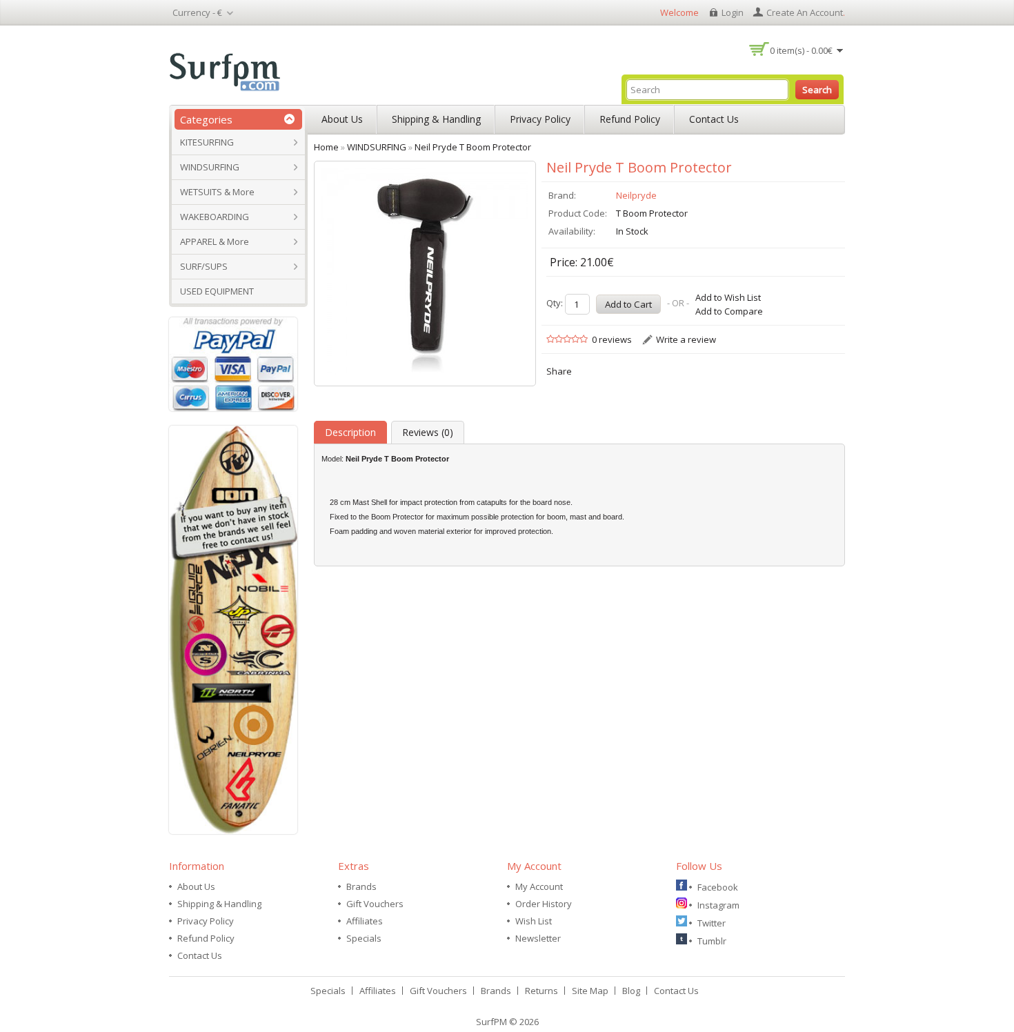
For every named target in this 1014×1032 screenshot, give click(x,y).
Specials (363, 938)
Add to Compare (729, 311)
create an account (804, 12)
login (733, 12)
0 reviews (612, 339)
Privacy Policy (540, 119)
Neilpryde (636, 195)
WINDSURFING (209, 167)
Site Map (590, 990)
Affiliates (364, 921)
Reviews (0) (427, 432)
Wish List (533, 921)
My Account (539, 886)
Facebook (717, 887)
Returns (541, 990)
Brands (361, 886)
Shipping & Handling (436, 119)
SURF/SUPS (204, 266)
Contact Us (714, 119)
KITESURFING (207, 142)
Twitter (711, 923)
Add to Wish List (728, 297)
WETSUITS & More (217, 192)
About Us (342, 119)
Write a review (686, 339)
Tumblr (711, 941)
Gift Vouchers (375, 903)
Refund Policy (629, 119)
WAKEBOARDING (214, 216)
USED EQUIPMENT (217, 291)
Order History (543, 903)
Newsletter (538, 938)
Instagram (718, 905)
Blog (631, 990)
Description (350, 432)
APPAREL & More (214, 241)
